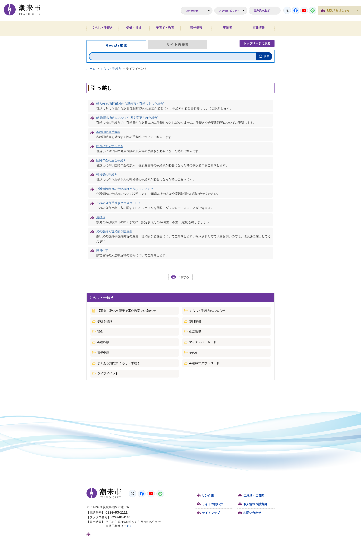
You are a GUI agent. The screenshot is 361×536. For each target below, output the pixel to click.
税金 (100, 331)
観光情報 (196, 27)
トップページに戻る (257, 43)
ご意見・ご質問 (253, 495)
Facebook (295, 10)
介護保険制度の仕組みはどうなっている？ (124, 188)
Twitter (287, 10)
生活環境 (195, 331)
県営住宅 (102, 250)
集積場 (100, 217)
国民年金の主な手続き (111, 160)
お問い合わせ (252, 512)
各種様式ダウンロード (204, 363)
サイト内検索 (177, 44)
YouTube (304, 10)
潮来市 (103, 493)
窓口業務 (195, 321)
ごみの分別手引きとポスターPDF (119, 203)
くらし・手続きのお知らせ (207, 310)
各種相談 (103, 342)
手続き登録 (104, 321)
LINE (312, 10)
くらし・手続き (102, 27)
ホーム (91, 68)
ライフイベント (107, 373)
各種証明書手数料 (108, 132)
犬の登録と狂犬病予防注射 (114, 231)
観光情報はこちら (338, 10)
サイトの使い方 (212, 504)
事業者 (227, 27)
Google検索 (116, 45)
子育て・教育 (165, 27)
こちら (128, 526)
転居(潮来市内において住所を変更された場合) (127, 117)
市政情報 (259, 27)
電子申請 (103, 352)
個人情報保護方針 (255, 504)
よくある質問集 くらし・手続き (118, 363)
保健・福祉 (133, 27)
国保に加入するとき (109, 146)
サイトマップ (211, 512)
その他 (193, 352)
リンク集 (208, 495)
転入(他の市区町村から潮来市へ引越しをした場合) (130, 103)
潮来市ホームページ (22, 9)
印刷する (183, 277)
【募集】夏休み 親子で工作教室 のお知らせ (126, 310)
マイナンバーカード (202, 342)
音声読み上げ (261, 10)
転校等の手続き (106, 174)
